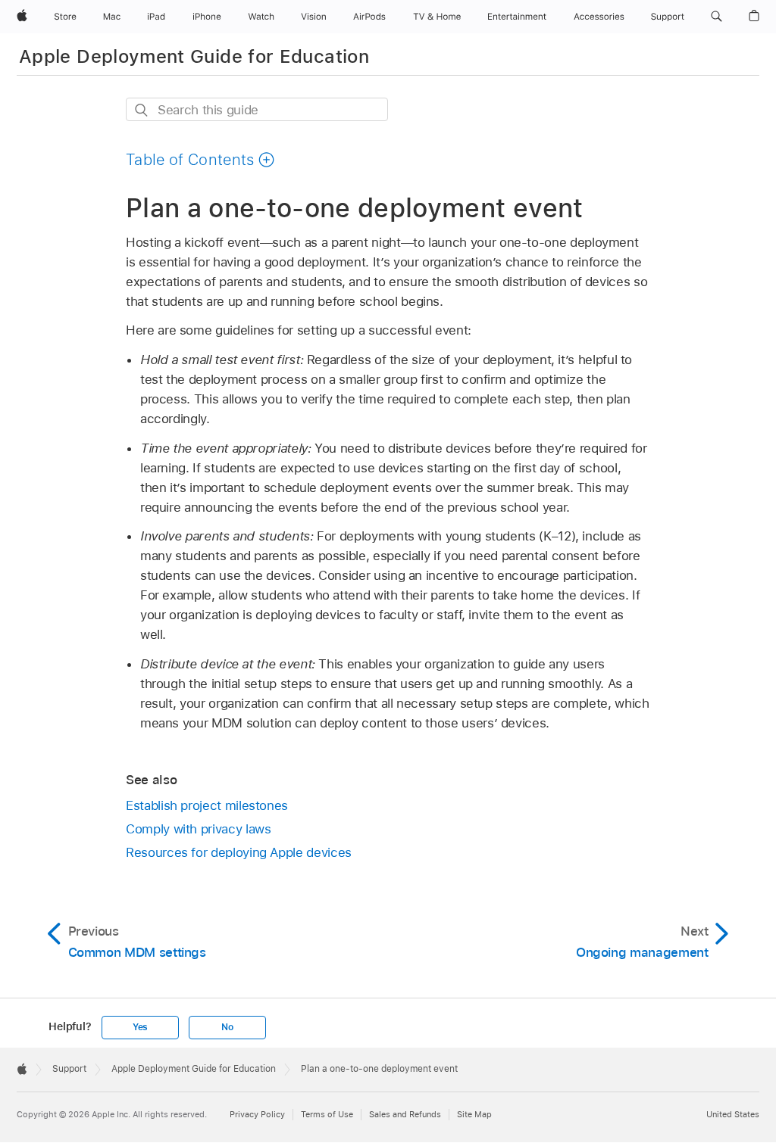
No (227, 1027)
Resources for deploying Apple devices (239, 852)
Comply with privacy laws (198, 828)
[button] (716, 16)
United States (732, 1114)
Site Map (474, 1114)
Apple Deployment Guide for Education (194, 56)
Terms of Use (327, 1114)
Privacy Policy (257, 1114)
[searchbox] (257, 109)
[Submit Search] (142, 110)
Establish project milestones (207, 805)
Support (69, 1069)
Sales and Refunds (405, 1114)
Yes (140, 1027)
